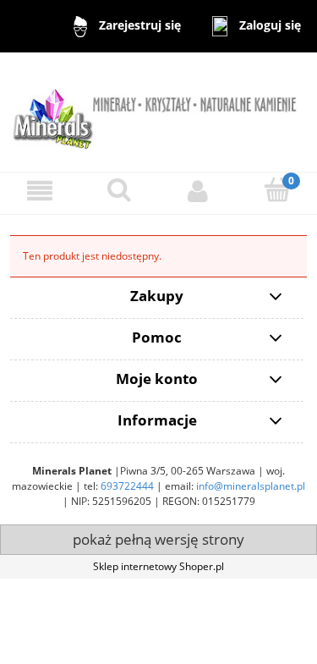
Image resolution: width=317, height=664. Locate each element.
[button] (39, 191)
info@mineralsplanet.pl (250, 486)
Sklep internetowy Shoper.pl (158, 566)
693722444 (127, 486)
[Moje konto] (198, 191)
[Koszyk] (277, 190)
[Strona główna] (158, 111)
